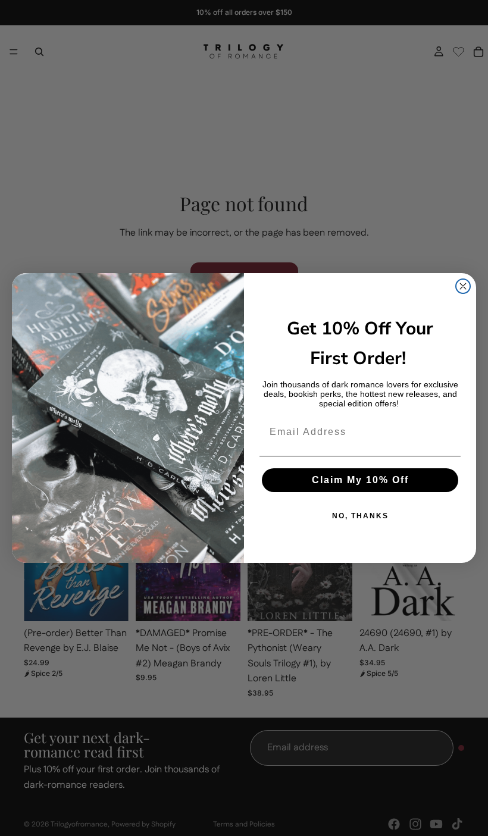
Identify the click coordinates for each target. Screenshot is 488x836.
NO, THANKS (360, 516)
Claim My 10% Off (360, 480)
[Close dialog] (463, 286)
